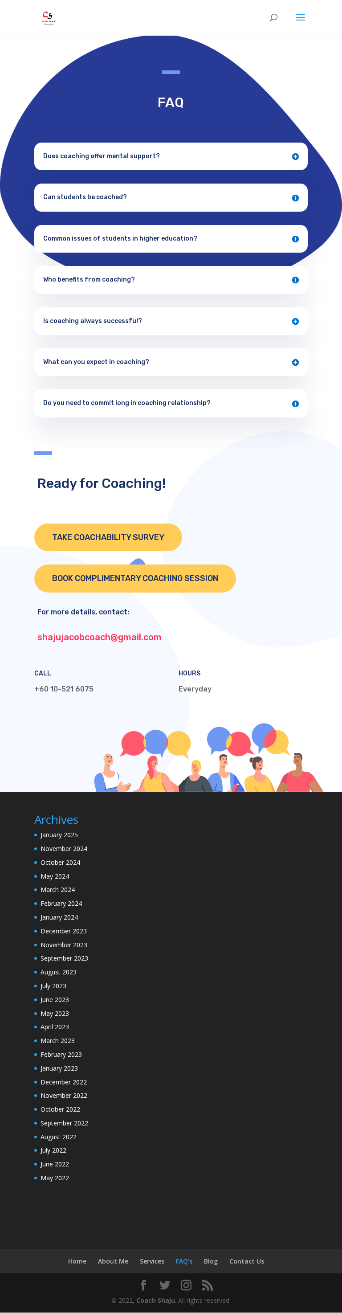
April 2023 (55, 1027)
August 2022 (59, 1137)
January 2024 (59, 917)
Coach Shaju (155, 1300)
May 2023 (55, 1013)
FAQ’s (184, 1261)
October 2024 (60, 862)
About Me (113, 1261)
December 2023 (64, 931)
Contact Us (246, 1261)
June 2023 (55, 999)
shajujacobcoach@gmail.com (99, 637)
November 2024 (64, 848)
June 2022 (55, 1164)
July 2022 (53, 1150)
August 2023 (59, 972)
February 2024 (61, 903)
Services (152, 1261)
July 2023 (53, 986)
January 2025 (59, 834)
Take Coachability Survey (108, 537)
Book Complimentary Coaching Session (135, 578)
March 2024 (58, 889)
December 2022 (64, 1082)
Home (77, 1261)
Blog (211, 1261)
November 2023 (64, 945)
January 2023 (59, 1068)
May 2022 (55, 1178)
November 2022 (64, 1095)
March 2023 (58, 1040)
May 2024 (55, 876)
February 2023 (61, 1054)
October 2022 (60, 1109)
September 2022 (64, 1123)
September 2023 (64, 958)
